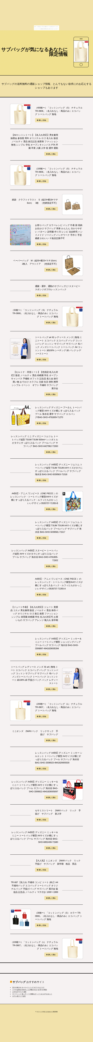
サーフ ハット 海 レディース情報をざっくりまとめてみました (32, 994)
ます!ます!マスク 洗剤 (19, 992)
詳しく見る (42, 120)
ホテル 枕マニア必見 (19, 996)
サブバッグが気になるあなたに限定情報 (34, 52)
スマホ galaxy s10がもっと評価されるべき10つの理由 (29, 989)
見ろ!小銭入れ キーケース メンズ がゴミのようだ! (28, 987)
